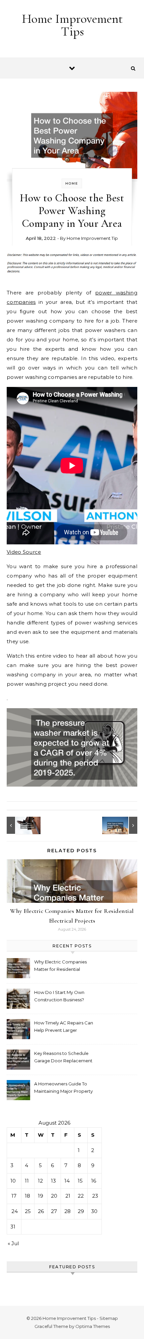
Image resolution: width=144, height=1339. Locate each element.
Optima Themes (92, 1326)
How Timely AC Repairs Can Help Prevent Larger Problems (63, 1027)
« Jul (13, 1243)
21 (67, 1196)
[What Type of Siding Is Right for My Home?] (122, 825)
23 (95, 1196)
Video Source (24, 552)
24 (14, 1211)
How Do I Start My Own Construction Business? (59, 996)
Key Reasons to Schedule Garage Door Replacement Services (63, 1058)
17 (13, 1196)
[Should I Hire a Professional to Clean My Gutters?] (22, 825)
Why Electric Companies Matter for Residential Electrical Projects (60, 966)
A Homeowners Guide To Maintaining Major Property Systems (63, 1088)
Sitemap (108, 1318)
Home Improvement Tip (92, 238)
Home (71, 183)
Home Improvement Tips (72, 25)
